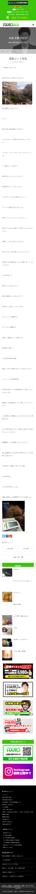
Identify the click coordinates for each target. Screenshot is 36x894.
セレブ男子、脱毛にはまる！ (21, 616)
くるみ (15, 628)
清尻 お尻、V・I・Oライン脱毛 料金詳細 (12, 845)
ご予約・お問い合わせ (7, 809)
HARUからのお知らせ (7, 821)
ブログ (7, 51)
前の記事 (10, 548)
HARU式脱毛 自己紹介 (7, 799)
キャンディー (17, 592)
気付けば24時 (17, 604)
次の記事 (26, 548)
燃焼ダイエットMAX (7, 847)
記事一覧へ (17, 557)
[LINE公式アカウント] (18, 760)
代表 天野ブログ (6, 819)
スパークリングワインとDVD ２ (22, 581)
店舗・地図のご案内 (6, 797)
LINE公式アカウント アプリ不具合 (10, 864)
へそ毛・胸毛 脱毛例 (19, 651)
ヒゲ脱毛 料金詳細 (7, 835)
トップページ (5, 794)
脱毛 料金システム (7, 832)
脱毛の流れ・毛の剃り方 (7, 804)
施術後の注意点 (5, 816)
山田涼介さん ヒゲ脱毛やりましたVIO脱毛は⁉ (13, 876)
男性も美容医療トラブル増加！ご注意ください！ (13, 856)
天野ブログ (14, 51)
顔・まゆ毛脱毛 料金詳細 (8, 837)
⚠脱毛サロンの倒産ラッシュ (8, 872)
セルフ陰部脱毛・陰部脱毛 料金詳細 (11, 842)
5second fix (16, 569)
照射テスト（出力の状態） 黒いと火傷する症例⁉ (13, 868)
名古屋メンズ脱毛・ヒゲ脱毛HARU (11, 885)
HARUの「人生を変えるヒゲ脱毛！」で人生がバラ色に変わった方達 (17, 812)
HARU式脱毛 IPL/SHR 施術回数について (11, 802)
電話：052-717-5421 (28, 885)
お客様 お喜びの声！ (7, 824)
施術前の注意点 (5, 814)
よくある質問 (5, 807)
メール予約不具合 (6, 860)
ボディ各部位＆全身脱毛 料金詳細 (11, 840)
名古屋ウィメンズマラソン (20, 639)
